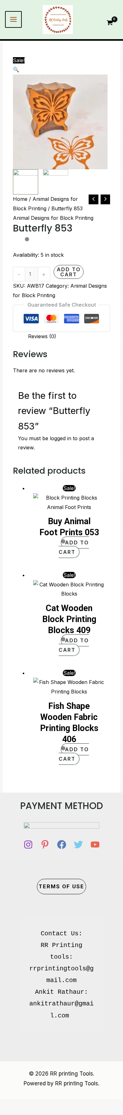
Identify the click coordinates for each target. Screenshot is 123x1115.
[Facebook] (61, 844)
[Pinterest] (45, 844)
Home (20, 199)
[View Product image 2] (55, 182)
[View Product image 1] (25, 182)
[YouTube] (95, 844)
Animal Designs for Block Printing (53, 218)
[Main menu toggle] (13, 19)
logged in (60, 438)
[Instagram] (28, 844)
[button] (61, 70)
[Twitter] (78, 844)
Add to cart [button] (74, 547)
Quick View (69, 506)
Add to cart (69, 272)
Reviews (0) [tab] (42, 336)
